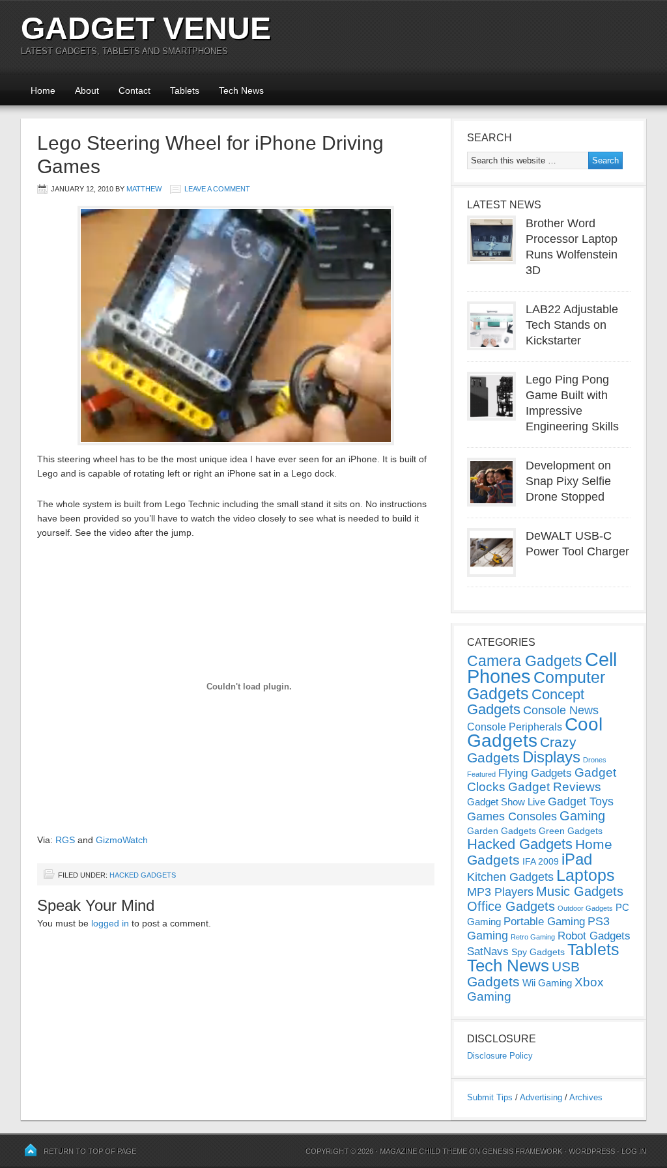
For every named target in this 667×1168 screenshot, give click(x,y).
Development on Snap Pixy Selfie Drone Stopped (568, 481)
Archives (586, 1097)
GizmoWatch (122, 840)
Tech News (241, 90)
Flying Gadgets (535, 772)
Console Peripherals (514, 726)
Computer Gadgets (536, 685)
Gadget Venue (146, 28)
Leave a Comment (217, 189)
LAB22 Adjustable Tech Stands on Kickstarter (572, 325)
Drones (594, 760)
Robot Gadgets (594, 936)
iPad (576, 859)
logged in (110, 923)
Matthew (144, 189)
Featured (481, 774)
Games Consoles (512, 816)
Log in (633, 1151)
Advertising (541, 1097)
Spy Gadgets (538, 952)
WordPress (592, 1151)
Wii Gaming (547, 982)
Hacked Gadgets (142, 875)
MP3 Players (500, 891)
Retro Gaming (533, 937)
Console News (561, 710)
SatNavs (488, 951)
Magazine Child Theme (423, 1151)
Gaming (582, 816)
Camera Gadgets (524, 660)
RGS (65, 840)
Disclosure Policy (500, 1056)
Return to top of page (90, 1151)
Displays (551, 757)
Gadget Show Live (506, 801)
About (87, 90)
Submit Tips (490, 1097)
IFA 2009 (540, 861)
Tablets (184, 90)
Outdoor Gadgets (585, 908)
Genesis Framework (522, 1151)
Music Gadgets (579, 891)
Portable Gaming (544, 921)
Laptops (585, 875)
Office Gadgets (511, 906)
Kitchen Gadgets (510, 876)
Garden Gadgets (501, 831)
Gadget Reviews (554, 787)
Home (43, 90)
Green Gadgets (571, 831)
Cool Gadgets (535, 732)
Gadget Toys (581, 801)
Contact (134, 90)
